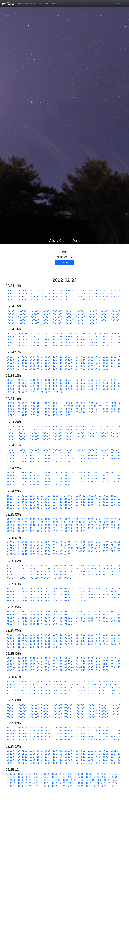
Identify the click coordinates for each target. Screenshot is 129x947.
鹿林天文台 (8, 3)
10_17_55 (57, 754)
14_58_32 (92, 299)
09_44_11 (80, 737)
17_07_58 (80, 357)
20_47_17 (80, 435)
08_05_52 (57, 704)
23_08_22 (80, 496)
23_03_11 (34, 496)
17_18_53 (69, 360)
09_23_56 (115, 731)
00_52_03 (11, 531)
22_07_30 (69, 473)
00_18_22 (57, 522)
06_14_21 (22, 661)
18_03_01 (34, 380)
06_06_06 (57, 658)
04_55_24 (34, 624)
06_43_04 (69, 667)
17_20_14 (80, 360)
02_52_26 (11, 577)
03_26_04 (11, 595)
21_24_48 (115, 452)
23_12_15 (115, 496)
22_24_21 (103, 476)
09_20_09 (80, 731)
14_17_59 (57, 290)
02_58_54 (69, 577)
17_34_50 (103, 363)
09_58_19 (103, 740)
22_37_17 (103, 479)
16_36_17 (115, 340)
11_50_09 (22, 786)
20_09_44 (92, 426)
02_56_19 (45, 577)
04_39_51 (11, 621)
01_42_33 (34, 551)
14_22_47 (103, 290)
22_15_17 (22, 476)
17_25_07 (11, 363)
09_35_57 (115, 734)
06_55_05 (69, 670)
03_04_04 (45, 589)
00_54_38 (34, 531)
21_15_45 (34, 452)
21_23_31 (103, 452)
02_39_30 (11, 574)
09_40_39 (45, 737)
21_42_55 (45, 459)
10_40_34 (45, 760)
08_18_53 (69, 707)
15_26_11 (11, 316)
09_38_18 (22, 737)
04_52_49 (11, 624)
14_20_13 (80, 290)
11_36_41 (11, 783)
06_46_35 (103, 667)
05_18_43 (57, 638)
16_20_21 (80, 337)
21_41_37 (34, 459)
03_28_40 (34, 595)
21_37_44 (115, 456)
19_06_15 (57, 403)
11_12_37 (11, 777)
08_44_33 (80, 713)
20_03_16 (34, 426)
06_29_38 (57, 664)
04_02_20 (22, 612)
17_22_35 (103, 360)
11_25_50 (22, 780)
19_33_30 (69, 409)
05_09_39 (92, 635)
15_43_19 (57, 319)
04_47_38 (80, 621)
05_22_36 (92, 638)
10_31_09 (69, 757)
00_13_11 (11, 522)
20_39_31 (11, 435)
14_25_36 (11, 293)
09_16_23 (45, 731)
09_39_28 (34, 737)
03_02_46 (34, 589)
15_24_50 (115, 313)
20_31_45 (57, 432)
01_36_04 (91, 548)
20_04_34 (45, 426)
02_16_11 (34, 568)
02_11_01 (103, 565)
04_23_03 (92, 615)
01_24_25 (103, 545)
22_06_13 (57, 473)
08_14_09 (22, 707)
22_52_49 (11, 485)
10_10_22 (103, 751)
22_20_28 (69, 476)
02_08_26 (80, 565)
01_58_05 (57, 554)
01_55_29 (34, 554)
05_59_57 (57, 647)
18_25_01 (11, 386)
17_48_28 (115, 366)
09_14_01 (22, 731)
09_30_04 (57, 734)
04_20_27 (69, 615)
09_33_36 (92, 734)
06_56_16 (80, 670)
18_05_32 (57, 380)
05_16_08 (34, 638)
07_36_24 (11, 690)
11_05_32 (56, 774)
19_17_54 (45, 406)
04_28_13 (22, 618)
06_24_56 (11, 664)
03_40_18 (22, 598)
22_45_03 (57, 482)
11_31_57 (78, 780)
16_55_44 (69, 346)
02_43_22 (45, 574)
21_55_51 (45, 462)
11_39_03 (33, 783)
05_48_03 (69, 644)
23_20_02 (69, 499)
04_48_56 (92, 621)
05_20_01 (69, 638)
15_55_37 (57, 322)
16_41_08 (45, 343)
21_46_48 (80, 459)
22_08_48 (80, 473)
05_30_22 (45, 641)
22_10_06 (92, 473)
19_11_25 (103, 403)
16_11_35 (115, 334)
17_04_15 (45, 357)
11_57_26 (90, 786)
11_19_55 (79, 777)
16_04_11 (45, 334)
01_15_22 (22, 545)
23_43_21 (45, 505)
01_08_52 (80, 542)
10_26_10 (22, 757)
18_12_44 (11, 383)
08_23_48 (115, 707)
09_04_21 (45, 728)
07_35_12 (115, 687)
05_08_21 (80, 635)
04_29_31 (34, 618)
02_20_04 (68, 568)
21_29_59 (45, 456)
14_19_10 (69, 290)
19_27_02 (11, 409)
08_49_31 (11, 716)
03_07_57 (80, 589)
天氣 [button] (39, 3)
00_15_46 (34, 522)
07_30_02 (69, 687)
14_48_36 (115, 296)
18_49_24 (80, 389)
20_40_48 (22, 435)
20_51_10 (115, 435)
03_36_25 (103, 595)
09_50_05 (22, 740)
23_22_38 (92, 499)
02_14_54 (22, 568)
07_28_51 (57, 687)
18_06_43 (69, 380)
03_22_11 (92, 592)
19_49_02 (92, 412)
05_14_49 (22, 638)
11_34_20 (101, 780)
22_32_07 (57, 479)
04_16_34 (34, 615)
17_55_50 (69, 369)
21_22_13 (92, 452)
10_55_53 (80, 763)
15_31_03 (57, 316)
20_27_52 (22, 432)
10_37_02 (11, 760)
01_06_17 (57, 542)
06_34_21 (103, 664)
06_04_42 (45, 658)
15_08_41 (80, 310)
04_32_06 (57, 618)
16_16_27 (45, 337)
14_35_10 (103, 293)
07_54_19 (69, 693)
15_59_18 (92, 322)
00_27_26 (22, 525)
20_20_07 (69, 429)
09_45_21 (91, 737)
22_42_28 (34, 482)
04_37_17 (103, 618)
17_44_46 (80, 366)
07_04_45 (57, 681)
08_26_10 (22, 710)
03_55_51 (45, 601)
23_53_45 (22, 508)
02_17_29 (45, 568)
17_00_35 (11, 357)
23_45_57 (69, 505)
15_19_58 (69, 313)
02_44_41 (57, 574)
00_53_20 (22, 531)
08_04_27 (45, 704)
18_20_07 (80, 383)
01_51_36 (115, 551)
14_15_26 (34, 290)
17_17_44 (57, 360)
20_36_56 (103, 432)
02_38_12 (115, 571)
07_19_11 (80, 684)
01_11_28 (103, 542)
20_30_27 (45, 432)
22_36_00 (92, 479)
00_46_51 (80, 528)
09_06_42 (69, 728)
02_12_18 (115, 565)
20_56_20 (45, 438)
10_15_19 (34, 754)
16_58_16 (92, 346)
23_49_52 (103, 505)
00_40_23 (22, 528)
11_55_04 (67, 786)
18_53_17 (115, 389)
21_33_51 (80, 456)
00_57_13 (57, 531)
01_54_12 (22, 554)
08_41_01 (45, 713)
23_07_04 (68, 496)
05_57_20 (34, 647)
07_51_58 (45, 693)
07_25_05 (22, 687)
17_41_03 (45, 366)
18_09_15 (92, 380)
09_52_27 (45, 740)
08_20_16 (80, 707)
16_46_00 (92, 343)
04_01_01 (11, 612)
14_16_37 (45, 290)
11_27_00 (33, 780)
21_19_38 (69, 452)
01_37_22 (103, 548)
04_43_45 (45, 621)
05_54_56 (11, 647)
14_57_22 (80, 299)
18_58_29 (45, 392)
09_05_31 (57, 728)
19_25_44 (115, 406)
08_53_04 (45, 716)
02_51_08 (115, 574)
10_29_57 (57, 757)
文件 (47, 3)
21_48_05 (92, 459)
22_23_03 (92, 476)
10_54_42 (69, 763)
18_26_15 (22, 386)
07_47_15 (115, 690)
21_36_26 (103, 456)
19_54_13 (22, 415)
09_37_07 (11, 737)
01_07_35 (69, 542)
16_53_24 (45, 346)
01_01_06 (11, 542)
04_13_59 (11, 615)
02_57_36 (57, 577)
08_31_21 (69, 710)
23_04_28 (45, 496)
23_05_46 (57, 496)
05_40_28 (11, 644)
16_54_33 (57, 346)
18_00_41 (11, 380)
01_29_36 (34, 548)
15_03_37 (34, 310)
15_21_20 (80, 313)
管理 (118, 3)
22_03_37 (34, 473)
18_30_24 (57, 386)
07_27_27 (45, 687)
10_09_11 (92, 751)
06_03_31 (34, 658)
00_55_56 (45, 531)
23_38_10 (115, 502)
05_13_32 (11, 638)
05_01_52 (22, 635)
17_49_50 (11, 369)
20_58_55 (69, 438)
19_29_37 (34, 409)
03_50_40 (115, 598)
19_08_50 (80, 403)
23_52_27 (11, 508)
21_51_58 (11, 462)
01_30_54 (45, 548)
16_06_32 (68, 334)
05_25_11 (115, 638)
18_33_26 (80, 386)
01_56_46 (45, 554)
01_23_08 (92, 545)
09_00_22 (11, 728)
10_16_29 (45, 754)
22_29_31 (34, 479)
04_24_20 (103, 615)
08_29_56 (57, 710)
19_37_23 (103, 409)
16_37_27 (11, 343)
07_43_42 (80, 690)
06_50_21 (22, 670)
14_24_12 (115, 290)
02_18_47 (57, 568)
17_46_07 (92, 366)
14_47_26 (103, 296)
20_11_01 (103, 426)
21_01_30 (22, 449)
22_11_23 (103, 473)
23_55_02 (34, 508)
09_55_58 (80, 740)
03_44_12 (57, 598)
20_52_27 (11, 438)
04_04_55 (45, 612)
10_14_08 (22, 754)
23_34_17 (80, 502)
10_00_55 (11, 751)
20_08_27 (80, 426)
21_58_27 (69, 462)
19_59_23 (69, 415)
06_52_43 (45, 670)
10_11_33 (115, 751)
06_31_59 (80, 664)
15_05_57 (57, 310)
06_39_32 (34, 667)
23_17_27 (45, 499)
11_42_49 (67, 783)
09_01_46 (22, 728)
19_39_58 (11, 412)
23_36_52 (103, 502)
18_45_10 (45, 389)
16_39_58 (34, 343)
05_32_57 (69, 641)
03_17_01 (45, 592)
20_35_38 (92, 432)
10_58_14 (103, 763)
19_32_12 (57, 409)
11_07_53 (79, 774)
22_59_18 (69, 485)
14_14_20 (22, 290)
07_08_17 (92, 681)
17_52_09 (34, 369)
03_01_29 (22, 589)
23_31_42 (57, 502)
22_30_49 (45, 479)
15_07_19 (69, 310)
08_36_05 (115, 710)
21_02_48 (34, 449)
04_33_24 (69, 618)
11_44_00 (79, 783)
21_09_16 (92, 449)
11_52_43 (45, 786)
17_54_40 (57, 369)
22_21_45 (80, 476)
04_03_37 (34, 612)
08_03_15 (34, 704)
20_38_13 (115, 432)
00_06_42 (69, 519)
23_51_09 (115, 505)
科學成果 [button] (55, 3)
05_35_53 (92, 641)
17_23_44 (115, 360)
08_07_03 (69, 704)
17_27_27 (34, 363)
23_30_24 (45, 502)
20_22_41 (92, 429)
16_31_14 (69, 340)
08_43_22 (69, 713)
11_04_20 (45, 774)
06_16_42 (45, 661)
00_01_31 (22, 519)
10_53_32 (57, 763)
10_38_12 (22, 760)
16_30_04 (57, 340)
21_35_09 (92, 456)
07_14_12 (34, 684)
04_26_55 (11, 618)
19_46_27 (69, 412)
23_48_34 (92, 505)
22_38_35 (115, 479)
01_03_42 (34, 542)
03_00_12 (11, 589)
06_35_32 (115, 664)
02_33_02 (69, 571)
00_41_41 (34, 528)
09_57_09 (92, 740)
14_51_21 (22, 299)
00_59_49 (80, 531)
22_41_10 (22, 482)
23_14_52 (22, 499)
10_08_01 (80, 751)
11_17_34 (56, 777)
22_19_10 (57, 476)
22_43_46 (45, 482)
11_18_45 (67, 777)
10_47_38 (115, 760)
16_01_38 (22, 334)
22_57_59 (57, 485)
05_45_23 (45, 644)
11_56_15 (79, 786)
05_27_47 (22, 641)
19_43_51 (45, 412)
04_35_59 (92, 618)
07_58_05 (103, 693)
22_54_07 (22, 485)
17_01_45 (22, 357)
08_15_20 (34, 707)
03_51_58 (11, 601)
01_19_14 (57, 545)
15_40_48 (34, 319)
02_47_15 (80, 574)
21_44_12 (57, 459)
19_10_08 (92, 403)
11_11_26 (113, 774)
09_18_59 (69, 731)
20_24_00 (103, 429)
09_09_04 (92, 728)
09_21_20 (92, 731)
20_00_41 (11, 426)
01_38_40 (115, 548)
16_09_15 (91, 334)
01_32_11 (57, 548)
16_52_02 (34, 346)
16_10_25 (103, 334)
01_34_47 (80, 548)
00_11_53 (115, 519)
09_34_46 (103, 734)
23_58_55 (69, 508)
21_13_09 (11, 452)
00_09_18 (92, 519)
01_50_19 (103, 551)
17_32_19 (80, 363)
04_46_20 (69, 621)
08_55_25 (69, 716)
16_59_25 (103, 346)
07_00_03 (11, 681)
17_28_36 (45, 363)
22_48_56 (92, 482)
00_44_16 (57, 528)
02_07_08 (69, 565)
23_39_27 (11, 505)
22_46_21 (69, 482)
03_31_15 (57, 595)
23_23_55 (103, 499)
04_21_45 (80, 615)
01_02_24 (22, 542)
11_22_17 (101, 777)
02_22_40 (91, 568)
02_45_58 (69, 574)
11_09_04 (90, 774)
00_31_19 (57, 525)
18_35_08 (92, 386)
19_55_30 (34, 415)
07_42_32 (69, 690)
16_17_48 (57, 337)
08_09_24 (92, 704)
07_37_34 (22, 690)
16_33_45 (92, 340)
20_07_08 (69, 426)
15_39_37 (22, 319)
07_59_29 (115, 693)
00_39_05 (11, 528)
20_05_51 (57, 426)
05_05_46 (57, 635)
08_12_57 (11, 707)
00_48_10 (92, 528)
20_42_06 (34, 435)
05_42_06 (22, 644)
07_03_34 (45, 681)
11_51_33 (33, 786)
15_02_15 (22, 310)
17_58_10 (92, 369)
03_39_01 (11, 598)
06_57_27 (92, 670)
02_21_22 (80, 568)
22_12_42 (115, 473)
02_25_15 (115, 568)
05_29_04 (34, 641)
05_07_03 (69, 635)
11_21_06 (90, 777)
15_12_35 (115, 310)
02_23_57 (103, 568)
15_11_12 (103, 310)
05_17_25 (45, 638)
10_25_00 (11, 757)
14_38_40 (22, 296)
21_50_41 (115, 459)
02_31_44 (57, 571)
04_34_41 (80, 618)
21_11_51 (115, 449)
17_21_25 (92, 360)
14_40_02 (34, 296)
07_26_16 (34, 687)
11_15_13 (33, 777)
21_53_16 (22, 462)
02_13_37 (11, 568)
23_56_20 (45, 508)
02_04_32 (45, 565)
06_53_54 (57, 670)
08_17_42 (57, 707)
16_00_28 (11, 334)
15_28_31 (34, 316)
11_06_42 (67, 774)
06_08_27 (80, 658)
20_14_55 (22, 429)
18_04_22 (45, 380)
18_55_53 (22, 392)
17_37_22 (11, 366)
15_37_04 (115, 316)
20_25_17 (115, 429)
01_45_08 (57, 551)
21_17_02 (45, 452)
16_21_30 (92, 337)
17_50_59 (22, 369)
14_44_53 (80, 296)
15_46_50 (92, 319)
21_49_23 (103, 459)
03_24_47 (115, 592)
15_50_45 (11, 322)
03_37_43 (115, 595)
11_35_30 (112, 780)
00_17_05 (45, 522)
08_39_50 (34, 713)
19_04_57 (45, 403)
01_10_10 (92, 542)
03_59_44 (80, 601)
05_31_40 (57, 641)
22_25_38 (115, 476)
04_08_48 (80, 612)
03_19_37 (69, 592)
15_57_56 (80, 322)
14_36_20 (115, 293)
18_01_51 (22, 380)
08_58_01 (92, 716)
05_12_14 (115, 635)
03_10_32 (103, 589)
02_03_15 (34, 565)
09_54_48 (69, 740)
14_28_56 (45, 293)
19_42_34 (34, 412)
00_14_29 (22, 522)
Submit (64, 262)
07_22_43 (114, 684)
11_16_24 (45, 777)
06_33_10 (92, 664)
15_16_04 (34, 313)
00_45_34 (69, 528)
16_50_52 (22, 346)
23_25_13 (115, 499)
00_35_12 (92, 525)
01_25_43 (115, 545)
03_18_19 (57, 592)
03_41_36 (34, 598)
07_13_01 (22, 684)
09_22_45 (103, 731)
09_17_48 (57, 731)
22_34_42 (80, 479)
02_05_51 (57, 565)
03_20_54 (80, 592)
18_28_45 (45, 386)
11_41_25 (56, 783)
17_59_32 (103, 369)
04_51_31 (115, 621)
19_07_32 (69, 403)
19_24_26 (103, 406)
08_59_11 (103, 716)
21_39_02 (11, 459)
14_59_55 (103, 299)
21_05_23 (57, 449)
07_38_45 (34, 690)
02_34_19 (80, 571)
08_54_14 (57, 716)
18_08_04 (80, 380)
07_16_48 (57, 684)
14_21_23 (92, 290)
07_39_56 (45, 690)
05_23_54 (103, 638)
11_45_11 (90, 783)
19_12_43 (115, 403)
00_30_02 (45, 525)
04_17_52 (45, 615)
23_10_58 (103, 496)
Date (64, 252)
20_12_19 (115, 426)
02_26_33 (11, 571)
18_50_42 (92, 389)
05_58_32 (45, 647)
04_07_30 (69, 612)
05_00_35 (11, 635)
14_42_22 (57, 296)
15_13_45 (11, 313)
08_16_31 (45, 707)
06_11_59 (115, 658)
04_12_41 (115, 612)
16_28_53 (45, 340)
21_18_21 (57, 452)
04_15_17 (22, 615)
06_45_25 (92, 667)
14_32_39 (80, 293)
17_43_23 (69, 366)
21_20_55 (80, 452)
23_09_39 (91, 496)
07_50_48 (34, 693)
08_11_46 (115, 704)
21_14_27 (22, 452)
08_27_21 (34, 710)
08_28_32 (45, 710)
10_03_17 (34, 751)
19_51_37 (115, 412)
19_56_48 (45, 415)
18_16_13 (45, 383)
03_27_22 (22, 595)
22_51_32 (115, 482)
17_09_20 (92, 357)
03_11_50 (115, 589)
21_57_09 (57, 462)
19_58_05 (57, 415)
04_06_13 (57, 612)
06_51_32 (34, 670)
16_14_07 (22, 337)
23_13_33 (11, 499)
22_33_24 (69, 479)
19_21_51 (80, 406)
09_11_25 (115, 728)
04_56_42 (45, 624)
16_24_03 (115, 337)
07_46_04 (103, 690)
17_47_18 (103, 366)
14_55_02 (57, 299)
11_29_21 (56, 780)
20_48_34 (92, 435)
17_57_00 (80, 369)
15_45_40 (80, 319)
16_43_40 (69, 343)
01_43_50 (45, 551)
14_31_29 (69, 293)
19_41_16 (22, 412)
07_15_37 (45, 684)
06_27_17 (34, 664)
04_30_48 (45, 618)
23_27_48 (22, 502)
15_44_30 (69, 319)
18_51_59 (103, 389)
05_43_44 (34, 644)
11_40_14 (45, 783)
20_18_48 (57, 429)
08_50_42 (22, 716)
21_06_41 (69, 449)
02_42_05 (34, 574)
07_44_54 (92, 690)
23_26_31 (11, 502)
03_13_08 (11, 592)
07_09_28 (103, 681)
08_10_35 (103, 704)
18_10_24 (103, 380)
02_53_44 (22, 577)
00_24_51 (115, 522)
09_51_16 (34, 740)
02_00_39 (11, 565)
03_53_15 (22, 601)
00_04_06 (45, 519)
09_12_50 (11, 731)
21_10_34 (103, 449)
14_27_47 (34, 293)
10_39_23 (34, 760)
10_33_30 (92, 757)
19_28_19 (22, 409)
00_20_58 (80, 522)
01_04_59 (45, 542)
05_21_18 (80, 638)
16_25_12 (11, 340)
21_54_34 (34, 462)
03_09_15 (92, 589)
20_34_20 (80, 432)
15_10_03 (92, 310)
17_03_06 (34, 357)
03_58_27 (69, 601)
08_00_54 (11, 704)
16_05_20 (57, 334)
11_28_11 (45, 780)
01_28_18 (22, 548)
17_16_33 (45, 360)
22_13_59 (11, 476)
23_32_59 (69, 502)
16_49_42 (11, 346)
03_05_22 (57, 589)
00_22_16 (91, 522)
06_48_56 (11, 670)
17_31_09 (69, 363)
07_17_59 (68, 684)
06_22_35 (103, 661)
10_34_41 (103, 757)
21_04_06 (45, 449)
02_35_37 (92, 571)
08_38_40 (22, 713)
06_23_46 (115, 661)
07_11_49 (11, 684)
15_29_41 (45, 316)
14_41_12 (45, 296)
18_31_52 (69, 386)
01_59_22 (69, 554)
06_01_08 (11, 658)
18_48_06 (69, 389)
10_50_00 (22, 763)
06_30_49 (69, 664)
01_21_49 (80, 545)
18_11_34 (115, 380)
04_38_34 (115, 618)
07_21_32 (103, 684)
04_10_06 (92, 612)
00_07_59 (80, 519)
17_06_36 (69, 357)
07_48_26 (11, 693)
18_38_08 (115, 386)
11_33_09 (90, 780)
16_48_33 (115, 343)
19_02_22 (22, 403)
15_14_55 (22, 313)
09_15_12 (34, 731)
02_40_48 (22, 574)
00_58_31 (69, 531)
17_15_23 (34, 360)
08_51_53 (34, 716)
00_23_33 (103, 522)
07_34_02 (103, 687)
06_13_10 (11, 661)
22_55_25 (34, 485)
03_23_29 (103, 592)
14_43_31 (69, 296)
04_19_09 (57, 615)
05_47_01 (57, 644)
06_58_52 (103, 670)
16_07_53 (80, 334)
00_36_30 (103, 525)
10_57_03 (92, 763)
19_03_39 (34, 403)
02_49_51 (103, 574)
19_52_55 (11, 415)
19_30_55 (45, 409)
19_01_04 (11, 403)
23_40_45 (22, 505)
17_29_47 (57, 363)
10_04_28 (45, 751)
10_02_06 (22, 751)
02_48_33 (92, 574)
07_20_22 (91, 684)
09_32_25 (80, 734)
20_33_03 (69, 432)
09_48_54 (11, 740)
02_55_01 (34, 577)
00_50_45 (115, 528)
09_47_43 (115, 737)
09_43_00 (69, 737)
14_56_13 (69, 299)
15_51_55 (22, 322)
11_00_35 (11, 774)
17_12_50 (11, 360)
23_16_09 (34, 499)
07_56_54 (92, 693)
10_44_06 (80, 760)
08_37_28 (11, 713)
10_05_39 (57, 751)
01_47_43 (80, 551)
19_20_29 (68, 406)
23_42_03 (34, 505)
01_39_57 (11, 551)
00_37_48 (115, 525)
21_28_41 (34, 456)
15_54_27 (45, 322)
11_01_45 (22, 774)
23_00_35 (11, 496)
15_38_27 (11, 319)
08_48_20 (115, 713)
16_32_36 (80, 340)
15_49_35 (115, 319)
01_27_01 (11, 548)
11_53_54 (56, 786)
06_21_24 (92, 661)
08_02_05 (22, 704)
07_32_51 (92, 687)
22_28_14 (22, 479)
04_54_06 (22, 624)
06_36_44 (11, 667)
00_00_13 (11, 519)
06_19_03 (69, 661)
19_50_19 (103, 412)
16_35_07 (103, 340)
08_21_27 (92, 707)
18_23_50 (115, 383)
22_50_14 (103, 482)
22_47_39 (80, 482)
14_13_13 (11, 290)
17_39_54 (34, 366)
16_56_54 (80, 346)
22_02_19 (22, 473)
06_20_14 (80, 661)
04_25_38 (115, 615)
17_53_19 (45, 369)
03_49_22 (103, 598)
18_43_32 (34, 389)
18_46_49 (57, 389)
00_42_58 (45, 528)
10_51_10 (34, 763)
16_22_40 (103, 337)
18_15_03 (34, 383)
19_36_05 (92, 409)
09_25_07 (11, 734)
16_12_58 (11, 337)
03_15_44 (34, 592)
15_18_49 (57, 313)
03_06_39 (69, 589)
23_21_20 (80, 499)
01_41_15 (22, 551)
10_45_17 (92, 760)
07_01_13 (22, 681)
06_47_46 (115, 667)
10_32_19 (80, 757)
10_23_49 (115, 754)
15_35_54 (103, 316)
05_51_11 (92, 644)
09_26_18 (22, 734)
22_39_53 (11, 482)
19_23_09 (91, 406)
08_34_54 (103, 710)
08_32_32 (80, 710)
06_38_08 (22, 667)
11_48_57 (11, 786)
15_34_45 (91, 316)
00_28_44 (34, 525)
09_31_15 (69, 734)
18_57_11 (34, 392)
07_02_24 (34, 681)
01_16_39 (34, 545)
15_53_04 (34, 322)
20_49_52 (103, 435)
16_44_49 (80, 343)
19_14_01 (11, 406)
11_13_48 (22, 777)
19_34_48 (80, 409)
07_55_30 (80, 693)
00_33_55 (80, 525)
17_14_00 (22, 360)
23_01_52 (22, 496)
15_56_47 (69, 322)
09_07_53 (80, 728)
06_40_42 (45, 667)
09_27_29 (34, 734)
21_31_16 (57, 456)
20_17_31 (45, 429)
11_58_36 (101, 786)
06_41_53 (57, 667)
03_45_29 (69, 598)
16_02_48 (34, 334)
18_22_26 (103, 383)
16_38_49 (22, 343)
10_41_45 (57, 760)
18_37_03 (103, 386)
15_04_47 (45, 310)
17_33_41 (92, 363)
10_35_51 (115, 757)
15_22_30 (92, 313)
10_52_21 (45, 763)
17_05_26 (57, 357)
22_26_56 (11, 479)
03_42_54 (45, 598)
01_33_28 (68, 548)
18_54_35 (11, 392)
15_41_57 (45, 319)
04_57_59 (57, 624)
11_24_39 (11, 780)
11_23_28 (113, 777)
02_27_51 (22, 571)
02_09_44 (92, 565)
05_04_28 (45, 635)
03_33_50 (80, 595)
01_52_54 (11, 554)
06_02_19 (22, 658)
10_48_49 (11, 763)
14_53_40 (45, 299)
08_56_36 (80, 716)
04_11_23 (103, 612)
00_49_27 (103, 528)
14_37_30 (11, 296)
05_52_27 (103, 644)
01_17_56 (45, 545)
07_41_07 (57, 690)
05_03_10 (34, 635)
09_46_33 (103, 737)
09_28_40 (45, 734)
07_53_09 (57, 693)
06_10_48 (103, 658)
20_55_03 (34, 438)
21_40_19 (22, 459)
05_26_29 (11, 641)
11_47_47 (112, 783)
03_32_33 (69, 595)
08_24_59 (11, 710)
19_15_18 (22, 406)
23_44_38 (57, 505)
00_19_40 (68, 522)
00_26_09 (11, 525)
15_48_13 (103, 319)
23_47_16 (80, 505)
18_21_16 (92, 383)
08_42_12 (57, 713)
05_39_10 (115, 641)
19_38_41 (115, 409)
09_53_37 (57, 740)
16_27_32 (34, 340)
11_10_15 (101, 774)
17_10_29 (103, 357)
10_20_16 (80, 754)
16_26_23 (22, 340)
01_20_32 (69, 545)
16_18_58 (69, 337)
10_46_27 (103, 760)
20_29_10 (34, 432)
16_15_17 (34, 337)
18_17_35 (57, 383)
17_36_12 (115, 363)
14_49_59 (11, 299)
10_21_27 (92, 754)
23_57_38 (57, 508)
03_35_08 (92, 595)
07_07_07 (80, 681)
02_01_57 (22, 565)
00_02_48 (34, 519)
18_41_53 (22, 389)
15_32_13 (68, 316)
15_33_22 (80, 316)
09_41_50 (57, 737)
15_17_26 (45, 313)
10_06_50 (69, 751)
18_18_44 (69, 383)
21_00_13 (11, 449)
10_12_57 (11, 754)
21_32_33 (69, 456)
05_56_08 (22, 647)
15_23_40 (103, 313)
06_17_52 (57, 661)
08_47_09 (103, 713)
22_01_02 (11, 473)
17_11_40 (115, 357)
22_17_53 (45, 476)
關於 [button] (19, 3)
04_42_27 (34, 621)
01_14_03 (11, 545)
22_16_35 (34, 476)
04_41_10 (22, 621)
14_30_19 (57, 293)
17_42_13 (57, 366)
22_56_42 (45, 485)
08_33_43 (92, 710)
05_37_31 (103, 641)
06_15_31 (34, 661)
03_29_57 (45, 595)
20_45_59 (69, 435)
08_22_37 (103, 707)
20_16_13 (34, 429)
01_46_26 (69, 551)
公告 (27, 3)
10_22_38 (103, 754)
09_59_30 (115, 740)
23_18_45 (57, 499)
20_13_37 (11, 429)
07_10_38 (115, 681)
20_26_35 (11, 432)
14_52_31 (34, 299)
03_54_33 (34, 601)
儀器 (33, 3)
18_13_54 (22, 383)
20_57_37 (57, 438)
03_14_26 (22, 592)
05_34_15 (80, 641)
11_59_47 (113, 786)
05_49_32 (80, 644)
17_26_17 (22, 363)
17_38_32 (22, 366)
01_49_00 (92, 551)
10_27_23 (34, 757)
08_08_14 (80, 704)
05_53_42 (115, 644)
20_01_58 (22, 426)
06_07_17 (69, 658)
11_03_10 (33, 774)
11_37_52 (22, 783)
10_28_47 (45, 757)
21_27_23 (22, 456)
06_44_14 (80, 667)
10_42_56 (69, 760)
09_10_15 (103, 728)
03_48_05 (92, 598)
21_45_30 (69, 459)
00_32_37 (69, 525)
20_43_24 (45, 435)
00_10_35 (103, 519)
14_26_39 (22, 293)
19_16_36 (34, 406)
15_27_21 (22, 316)
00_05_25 (57, 519)
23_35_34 (92, 502)
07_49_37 (22, 693)
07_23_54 (11, 687)
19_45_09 (57, 412)
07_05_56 (69, 681)
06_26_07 (22, 664)
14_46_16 (92, 296)
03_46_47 (80, 598)
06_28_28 (45, 664)
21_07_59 (80, 449)
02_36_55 (103, 571)
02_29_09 (34, 571)
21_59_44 (80, 462)
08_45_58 (92, 713)
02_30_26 (45, 571)
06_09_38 (92, 658)
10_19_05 (69, 754)
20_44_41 (57, 435)
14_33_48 (92, 293)
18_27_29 (34, 386)
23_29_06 (34, 502)
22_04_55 (45, 473)
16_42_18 (57, 343)
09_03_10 (34, 728)
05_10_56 (103, 635)
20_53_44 (22, 438)
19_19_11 (57, 406)
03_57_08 (57, 601)
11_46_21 (101, 783)
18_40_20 (11, 389)
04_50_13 (103, 621)
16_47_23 (103, 343)
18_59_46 (57, 392)
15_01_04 (11, 310)
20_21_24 (80, 429)
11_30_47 (67, 780)
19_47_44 (80, 412)
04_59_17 (69, 624)
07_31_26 (80, 687)
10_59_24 (115, 763)
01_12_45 (115, 542)
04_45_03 (57, 621)
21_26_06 (11, 456)
